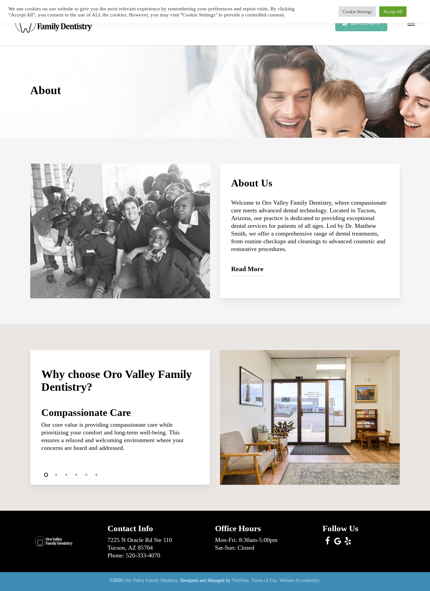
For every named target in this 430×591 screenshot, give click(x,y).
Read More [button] (247, 268)
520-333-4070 (143, 555)
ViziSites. (241, 580)
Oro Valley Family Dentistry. (151, 580)
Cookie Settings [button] (357, 11)
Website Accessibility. (300, 580)
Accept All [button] (392, 11)
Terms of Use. (264, 580)
